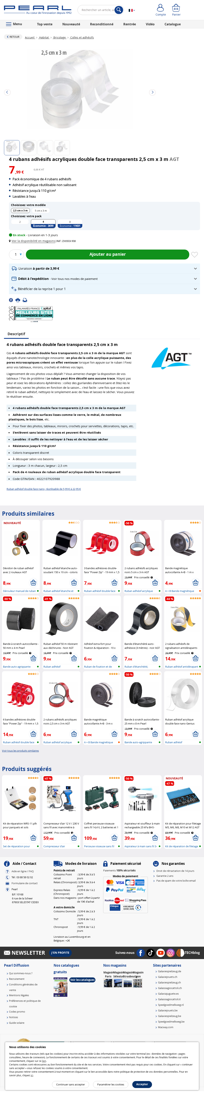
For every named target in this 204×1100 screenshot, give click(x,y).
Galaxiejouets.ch (167, 977)
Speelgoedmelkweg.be (171, 1021)
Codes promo (17, 1011)
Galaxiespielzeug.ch (169, 982)
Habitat (44, 37)
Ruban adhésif (51, 666)
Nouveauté (71, 24)
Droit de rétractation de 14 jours (175, 871)
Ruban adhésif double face (99, 591)
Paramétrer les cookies (110, 1084)
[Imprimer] (19, 300)
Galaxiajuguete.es (168, 993)
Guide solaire (16, 1023)
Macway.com (165, 1027)
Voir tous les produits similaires (20, 750)
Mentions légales (19, 995)
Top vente (44, 24)
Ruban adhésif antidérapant (181, 666)
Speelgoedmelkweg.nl (171, 1005)
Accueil (30, 37)
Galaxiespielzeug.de (169, 971)
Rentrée (129, 24)
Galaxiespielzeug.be (169, 1016)
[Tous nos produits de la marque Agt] (171, 356)
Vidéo (150, 24)
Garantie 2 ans (164, 876)
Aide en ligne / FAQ (23, 871)
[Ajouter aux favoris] (194, 255)
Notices (13, 1017)
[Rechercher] (119, 10)
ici (32, 1075)
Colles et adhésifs (82, 37)
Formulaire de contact (25, 883)
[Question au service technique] (26, 300)
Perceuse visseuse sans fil (99, 846)
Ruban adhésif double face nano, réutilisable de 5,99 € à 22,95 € (44, 489)
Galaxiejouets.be (168, 1010)
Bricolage (60, 37)
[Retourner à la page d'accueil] (38, 11)
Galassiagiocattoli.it (169, 999)
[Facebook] (12, 300)
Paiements (119, 870)
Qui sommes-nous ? (20, 973)
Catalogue (173, 24)
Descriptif (16, 333)
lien (44, 1060)
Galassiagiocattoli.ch (170, 988)
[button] (33, 241)
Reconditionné (101, 24)
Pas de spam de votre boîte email (176, 880)
